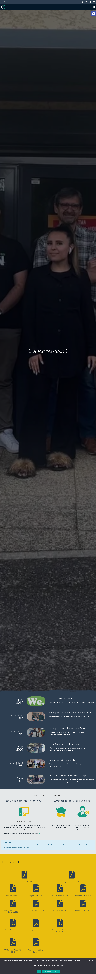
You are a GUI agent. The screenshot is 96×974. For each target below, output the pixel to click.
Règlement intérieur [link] (36, 930)
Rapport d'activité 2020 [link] (60, 895)
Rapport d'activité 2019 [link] (83, 895)
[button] (94, 6)
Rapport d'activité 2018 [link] (83, 910)
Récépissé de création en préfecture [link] (59, 930)
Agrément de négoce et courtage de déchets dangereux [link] (36, 950)
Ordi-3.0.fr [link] (41, 833)
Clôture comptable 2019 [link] (60, 910)
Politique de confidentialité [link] (51, 971)
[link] (93, 13)
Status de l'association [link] (12, 930)
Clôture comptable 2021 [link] (36, 910)
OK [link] (39, 971)
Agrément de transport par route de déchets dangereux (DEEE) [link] (12, 950)
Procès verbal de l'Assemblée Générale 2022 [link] (12, 911)
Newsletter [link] (4, 1)
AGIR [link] (76, 7)
